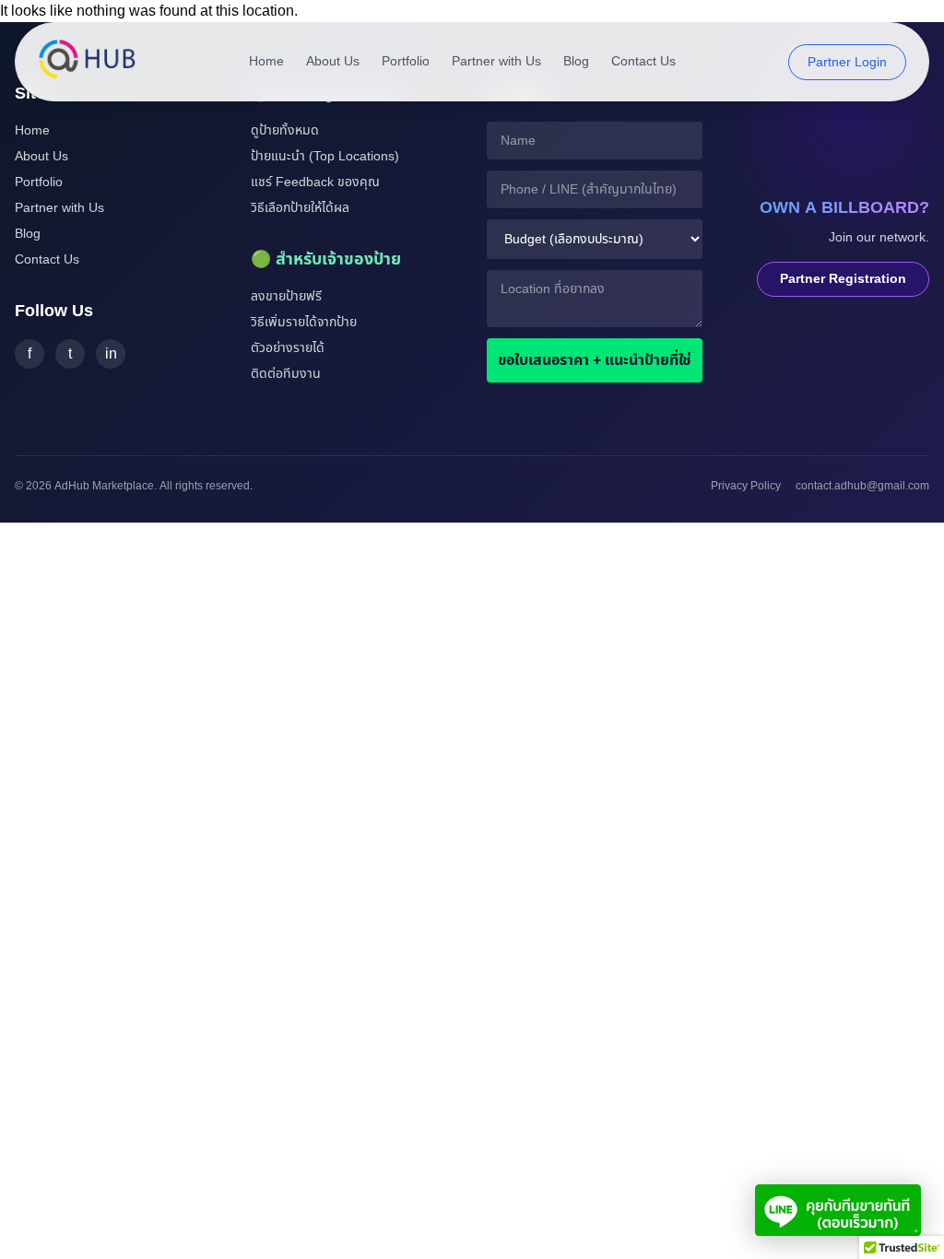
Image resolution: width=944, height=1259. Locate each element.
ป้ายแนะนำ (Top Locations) (325, 156)
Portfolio (406, 62)
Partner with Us (496, 62)
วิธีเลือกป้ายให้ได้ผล (300, 208)
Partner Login (847, 62)
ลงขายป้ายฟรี (286, 296)
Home (266, 62)
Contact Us (643, 62)
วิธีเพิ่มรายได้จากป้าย (304, 322)
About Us (333, 62)
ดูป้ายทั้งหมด (285, 130)
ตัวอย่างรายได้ (287, 348)
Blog (576, 62)
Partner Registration (843, 278)
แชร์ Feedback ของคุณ (315, 182)
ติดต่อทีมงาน (286, 373)
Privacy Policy (746, 485)
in (111, 354)
